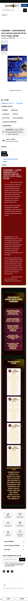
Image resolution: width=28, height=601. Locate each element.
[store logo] (11, 5)
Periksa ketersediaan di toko (10, 159)
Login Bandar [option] (14, 110)
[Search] (25, 10)
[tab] (14, 165)
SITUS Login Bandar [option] (18, 118)
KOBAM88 (7, 182)
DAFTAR (4, 155)
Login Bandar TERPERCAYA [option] (9, 121)
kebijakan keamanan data (16, 564)
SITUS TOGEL (20, 517)
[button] (8, 64)
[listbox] (14, 118)
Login (17, 5)
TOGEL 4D (8, 535)
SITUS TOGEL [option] (5, 118)
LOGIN (4, 152)
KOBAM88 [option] (5, 110)
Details (4, 165)
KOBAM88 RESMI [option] (6, 125)
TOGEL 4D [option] (15, 114)
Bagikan (5, 161)
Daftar (24, 5)
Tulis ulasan (19, 103)
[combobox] (14, 10)
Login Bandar (8, 277)
